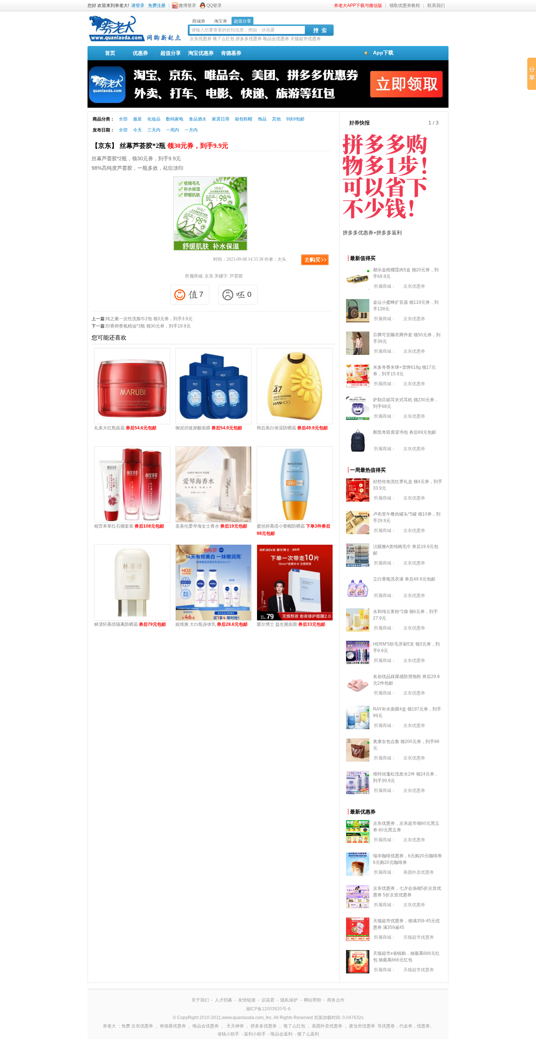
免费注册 (157, 5)
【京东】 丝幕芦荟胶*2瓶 (160, 145)
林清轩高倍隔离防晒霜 (130, 624)
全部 (123, 119)
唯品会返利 (281, 1034)
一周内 (172, 130)
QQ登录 (214, 5)
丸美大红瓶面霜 (125, 427)
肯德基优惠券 (173, 1026)
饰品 (262, 119)
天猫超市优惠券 (305, 38)
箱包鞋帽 (243, 119)
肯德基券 (231, 53)
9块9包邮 (295, 119)
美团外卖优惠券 (418, 872)
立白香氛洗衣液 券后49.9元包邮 (404, 579)
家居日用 (220, 119)
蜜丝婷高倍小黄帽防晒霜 (293, 530)
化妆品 (153, 119)
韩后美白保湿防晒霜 (292, 427)
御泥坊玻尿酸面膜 (208, 427)
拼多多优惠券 (249, 38)
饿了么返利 (308, 1034)
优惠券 (140, 53)
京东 (209, 276)
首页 (110, 53)
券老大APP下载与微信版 (358, 5)
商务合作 (336, 1000)
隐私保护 (289, 1000)
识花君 (268, 1000)
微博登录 (187, 5)
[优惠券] (135, 40)
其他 (276, 119)
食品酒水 (197, 119)
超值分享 (170, 53)
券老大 (109, 1026)
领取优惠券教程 (404, 5)
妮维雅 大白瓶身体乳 (211, 624)
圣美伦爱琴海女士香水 (211, 526)
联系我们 (436, 5)
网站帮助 (312, 1000)
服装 (137, 119)
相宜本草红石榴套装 (129, 526)
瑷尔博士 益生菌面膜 (291, 624)
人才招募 (223, 1000)
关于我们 (200, 1000)
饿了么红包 (223, 38)
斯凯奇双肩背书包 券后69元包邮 (404, 432)
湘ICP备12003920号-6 (268, 1008)
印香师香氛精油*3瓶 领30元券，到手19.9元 (148, 326)
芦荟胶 (236, 276)
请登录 (137, 5)
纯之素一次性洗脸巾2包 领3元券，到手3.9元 (149, 318)
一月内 (191, 130)
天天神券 (235, 1026)
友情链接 (247, 1000)
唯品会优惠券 (276, 38)
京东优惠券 (200, 38)
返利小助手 (255, 1034)
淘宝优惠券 (201, 53)
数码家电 (174, 119)
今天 (137, 130)
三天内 (153, 130)
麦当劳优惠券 (362, 1026)
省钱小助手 (228, 1034)
